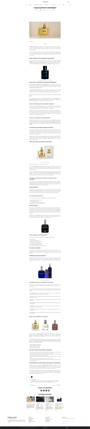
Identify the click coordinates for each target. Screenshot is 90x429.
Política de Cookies (31, 419)
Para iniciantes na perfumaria (48, 419)
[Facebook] (68, 2)
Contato (29, 422)
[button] (70, 4)
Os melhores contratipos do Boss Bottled (49, 403)
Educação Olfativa (47, 420)
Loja (45, 422)
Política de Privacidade (31, 418)
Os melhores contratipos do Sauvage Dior (40, 403)
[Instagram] (67, 2)
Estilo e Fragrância (47, 421)
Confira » (28, 408)
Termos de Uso (30, 420)
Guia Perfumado (47, 418)
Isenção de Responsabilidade (32, 421)
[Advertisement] (45, 16)
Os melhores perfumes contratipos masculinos (58, 403)
